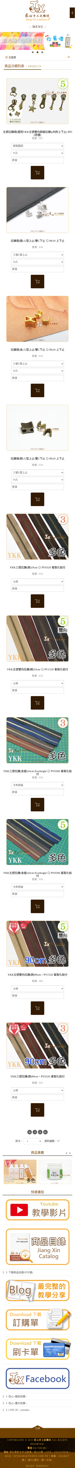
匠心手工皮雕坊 (37, 10)
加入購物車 (37, 172)
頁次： (19, 1141)
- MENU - (38, 27)
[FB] (37, 1378)
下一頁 (40, 1132)
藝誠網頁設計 (42, 1466)
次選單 (12, 57)
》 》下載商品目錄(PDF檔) (18, 1272)
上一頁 (35, 1132)
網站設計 (30, 1466)
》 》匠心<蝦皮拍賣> (15, 1396)
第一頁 (29, 1132)
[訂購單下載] (37, 1320)
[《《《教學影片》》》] (37, 1210)
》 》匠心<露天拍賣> (15, 1403)
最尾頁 (45, 1132)
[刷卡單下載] (37, 1349)
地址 (6, 1452)
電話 (29, 1448)
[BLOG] (37, 1290)
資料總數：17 (52, 1141)
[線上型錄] (37, 1247)
